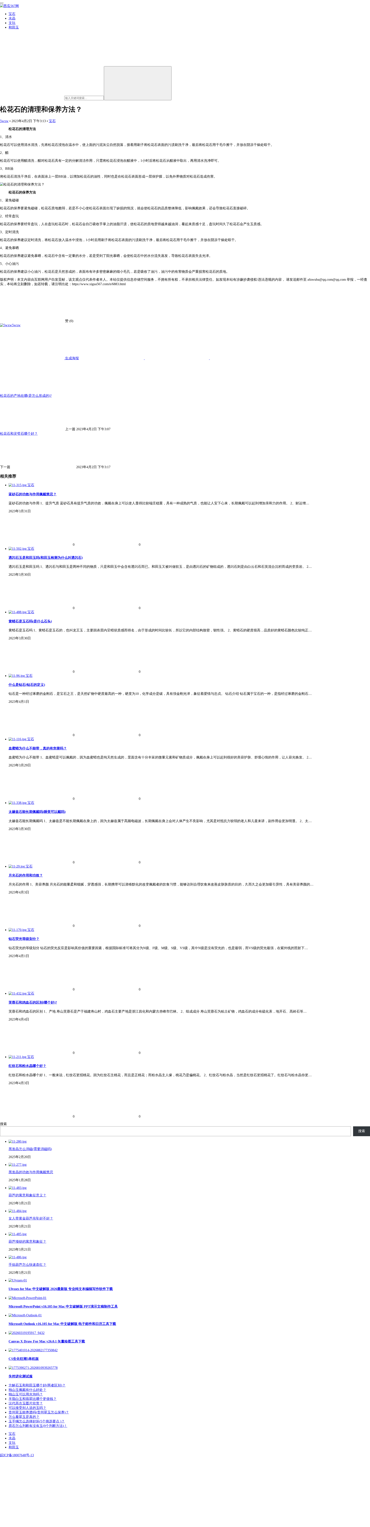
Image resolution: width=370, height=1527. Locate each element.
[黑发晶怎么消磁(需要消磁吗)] (18, 1141)
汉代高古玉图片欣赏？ (26, 1403)
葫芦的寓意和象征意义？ (27, 1195)
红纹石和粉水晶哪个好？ (27, 1066)
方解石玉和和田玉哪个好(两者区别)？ (37, 1385)
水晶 (12, 18)
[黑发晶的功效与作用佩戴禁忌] (18, 1164)
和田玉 (14, 27)
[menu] (1, 3)
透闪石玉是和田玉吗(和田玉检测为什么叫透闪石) (46, 557)
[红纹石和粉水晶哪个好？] (18, 1057)
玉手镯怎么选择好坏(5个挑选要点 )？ (37, 1421)
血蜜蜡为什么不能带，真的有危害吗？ (38, 748)
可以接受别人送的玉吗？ (27, 1408)
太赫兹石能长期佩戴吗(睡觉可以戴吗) (37, 812)
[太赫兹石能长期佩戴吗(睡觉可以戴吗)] (18, 803)
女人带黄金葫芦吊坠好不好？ (31, 1218)
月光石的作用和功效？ (26, 875)
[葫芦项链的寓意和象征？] (18, 1234)
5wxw (4, 121)
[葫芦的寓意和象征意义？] (18, 1188)
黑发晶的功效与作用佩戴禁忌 (31, 1172)
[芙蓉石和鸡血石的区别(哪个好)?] (18, 993)
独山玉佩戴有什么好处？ (27, 1390)
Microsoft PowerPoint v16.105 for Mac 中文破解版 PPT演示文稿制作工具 (63, 1306)
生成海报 (71, 358)
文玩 (12, 23)
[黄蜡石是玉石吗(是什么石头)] (18, 612)
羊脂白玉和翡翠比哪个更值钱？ (33, 1399)
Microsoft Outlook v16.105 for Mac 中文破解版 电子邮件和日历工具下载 (62, 1324)
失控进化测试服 (21, 1376)
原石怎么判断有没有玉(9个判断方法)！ (38, 1426)
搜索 (3, 1124)
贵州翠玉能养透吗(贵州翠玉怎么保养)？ (39, 1412)
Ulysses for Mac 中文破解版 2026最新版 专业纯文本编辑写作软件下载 (61, 1289)
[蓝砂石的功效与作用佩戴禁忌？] (18, 485)
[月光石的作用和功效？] (17, 866)
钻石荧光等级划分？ (24, 939)
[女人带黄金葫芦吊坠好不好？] (18, 1211)
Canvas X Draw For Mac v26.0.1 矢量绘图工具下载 (47, 1341)
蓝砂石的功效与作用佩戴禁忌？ (33, 494)
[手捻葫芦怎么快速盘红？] (18, 1257)
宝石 (12, 14)
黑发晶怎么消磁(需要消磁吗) (30, 1149)
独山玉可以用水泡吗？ (26, 1394)
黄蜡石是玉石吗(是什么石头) (30, 621)
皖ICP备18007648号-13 (17, 1455)
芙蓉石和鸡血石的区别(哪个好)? (33, 1002)
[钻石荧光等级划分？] (18, 930)
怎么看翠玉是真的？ (24, 1417)
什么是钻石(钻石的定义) (27, 684)
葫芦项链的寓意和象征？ (27, 1241)
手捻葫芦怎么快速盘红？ (27, 1264)
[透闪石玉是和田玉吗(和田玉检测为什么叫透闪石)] (18, 548)
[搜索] (138, 83)
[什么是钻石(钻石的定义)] (17, 675)
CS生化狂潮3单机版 (24, 1359)
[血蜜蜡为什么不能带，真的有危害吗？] (18, 739)
